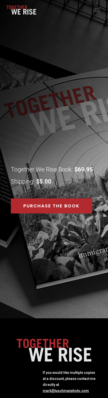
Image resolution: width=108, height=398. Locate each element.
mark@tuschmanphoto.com (66, 391)
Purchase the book (51, 206)
